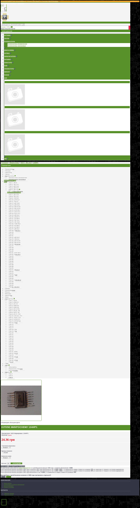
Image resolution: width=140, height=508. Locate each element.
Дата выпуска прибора (16, 466)
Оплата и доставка (9, 487)
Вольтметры (9, 82)
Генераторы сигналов (12, 107)
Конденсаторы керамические (17, 44)
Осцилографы (10, 132)
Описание (4, 466)
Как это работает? (9, 486)
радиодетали (27, 468)
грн (5, 11)
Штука (6, 452)
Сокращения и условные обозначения (14, 484)
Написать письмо (9, 494)
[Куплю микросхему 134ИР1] (21, 420)
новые (21, 468)
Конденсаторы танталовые (16, 46)
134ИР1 (8, 477)
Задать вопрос (8, 483)
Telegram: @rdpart (9, 493)
